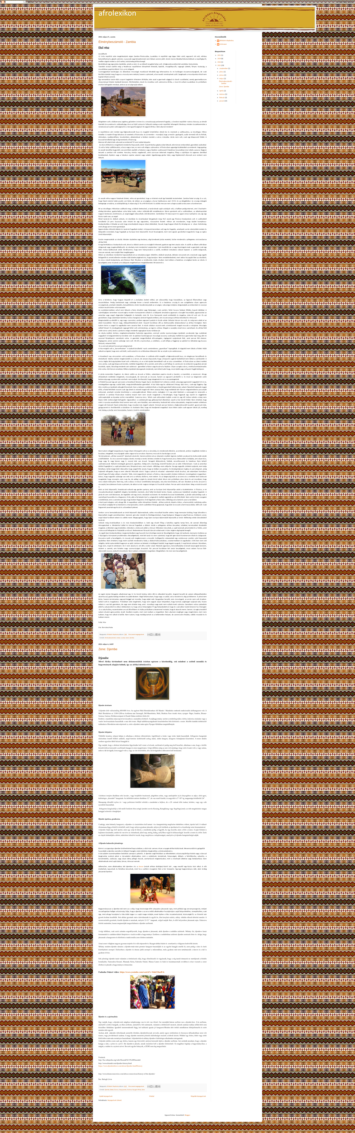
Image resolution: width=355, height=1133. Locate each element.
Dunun (116, 1090)
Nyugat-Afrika (136, 1090)
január (221, 101)
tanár (127, 638)
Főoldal (151, 1096)
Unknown (223, 44)
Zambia (132, 638)
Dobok (112, 1090)
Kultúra (129, 1090)
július (221, 72)
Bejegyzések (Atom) (115, 1100)
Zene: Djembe (107, 649)
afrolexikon (117, 13)
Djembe (107, 1090)
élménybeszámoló (110, 638)
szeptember (223, 68)
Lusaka (123, 638)
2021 (219, 55)
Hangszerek (122, 1090)
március (222, 94)
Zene (143, 1090)
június (221, 75)
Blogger (187, 1115)
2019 (219, 59)
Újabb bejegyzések (105, 1096)
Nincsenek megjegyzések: (136, 634)
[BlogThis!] (151, 634)
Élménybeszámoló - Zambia (117, 42)
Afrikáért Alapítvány (227, 40)
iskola (118, 638)
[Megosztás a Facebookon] (156, 634)
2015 (219, 65)
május (221, 79)
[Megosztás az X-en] (154, 634)
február (222, 98)
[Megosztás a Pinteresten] (159, 634)
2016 (219, 62)
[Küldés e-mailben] (148, 634)
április (221, 91)
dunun (141, 866)
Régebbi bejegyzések (198, 1096)
